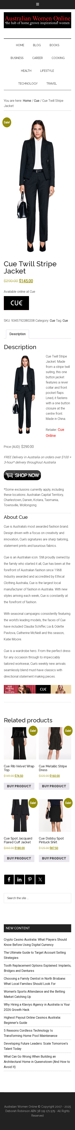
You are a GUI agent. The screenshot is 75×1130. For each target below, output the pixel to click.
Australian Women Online (37, 20)
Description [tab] (17, 334)
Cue (36, 101)
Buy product (19, 786)
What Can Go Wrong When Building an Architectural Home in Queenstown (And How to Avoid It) (37, 1062)
